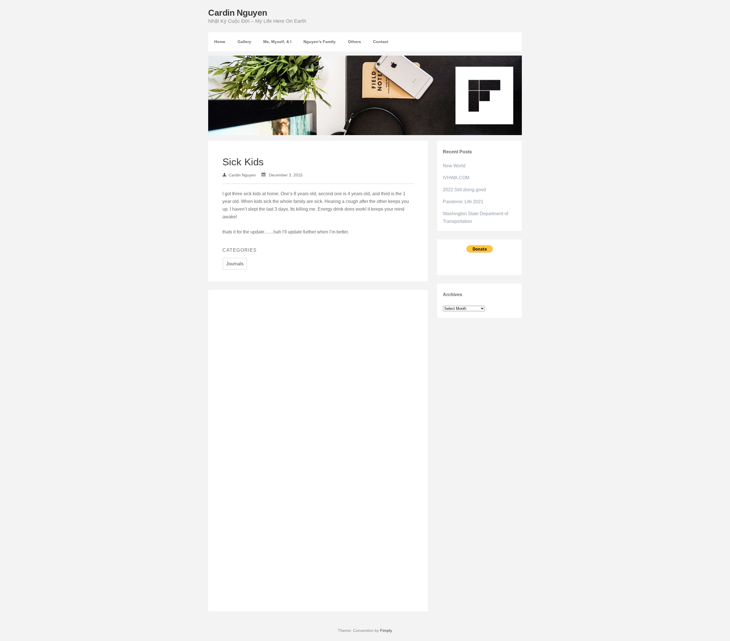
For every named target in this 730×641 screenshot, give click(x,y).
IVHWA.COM (456, 177)
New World (454, 165)
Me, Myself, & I (277, 41)
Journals (235, 263)
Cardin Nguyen (237, 12)
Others (354, 41)
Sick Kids (243, 161)
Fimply (386, 630)
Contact (380, 41)
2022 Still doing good (464, 189)
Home (219, 41)
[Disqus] (317, 375)
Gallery (244, 41)
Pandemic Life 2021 (463, 201)
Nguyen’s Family (319, 41)
